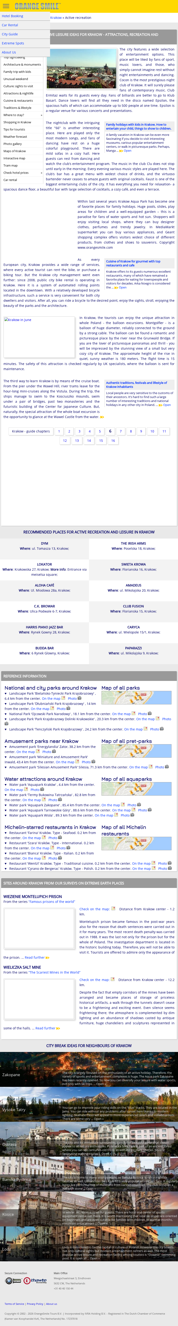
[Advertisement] (38, 229)
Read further (35, 957)
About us (51, 1304)
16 (113, 440)
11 (164, 431)
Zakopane (11, 1074)
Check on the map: (95, 909)
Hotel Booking (12, 16)
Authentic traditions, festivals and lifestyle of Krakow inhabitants (136, 385)
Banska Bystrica (16, 1179)
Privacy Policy (35, 1304)
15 (101, 440)
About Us (9, 52)
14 (89, 440)
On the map (51, 698)
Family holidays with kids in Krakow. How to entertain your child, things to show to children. (138, 126)
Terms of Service (14, 1304)
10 (152, 431)
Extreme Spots (13, 43)
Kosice (8, 1214)
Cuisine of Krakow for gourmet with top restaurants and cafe (133, 263)
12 (65, 440)
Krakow (56, 17)
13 (77, 440)
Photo (73, 698)
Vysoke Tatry (13, 1109)
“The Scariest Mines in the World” (54, 972)
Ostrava (9, 1144)
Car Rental (10, 25)
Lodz (6, 1249)
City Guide (10, 34)
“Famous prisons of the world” (52, 901)
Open (127, 150)
